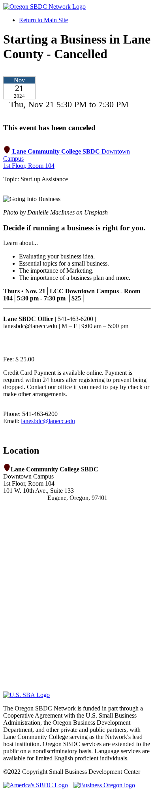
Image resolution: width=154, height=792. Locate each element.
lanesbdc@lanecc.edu (48, 421)
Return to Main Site (43, 20)
